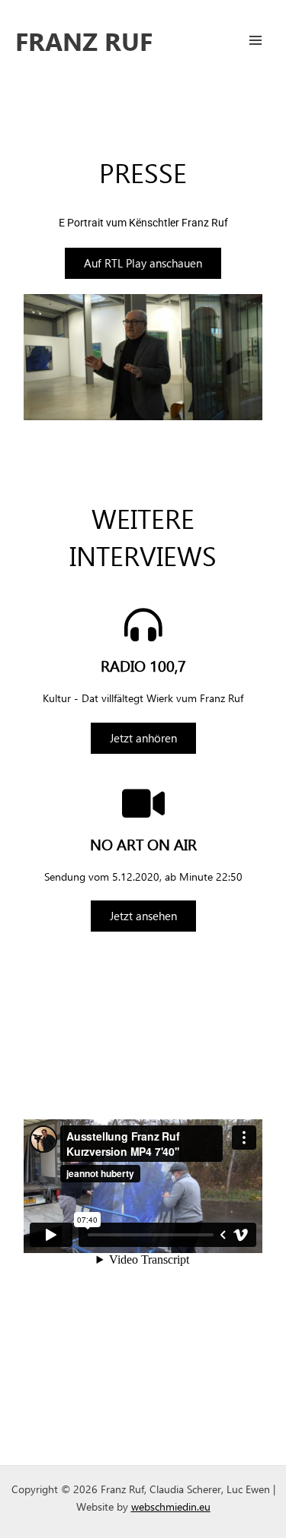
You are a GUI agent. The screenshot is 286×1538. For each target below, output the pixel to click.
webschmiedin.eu (170, 1506)
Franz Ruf (84, 41)
